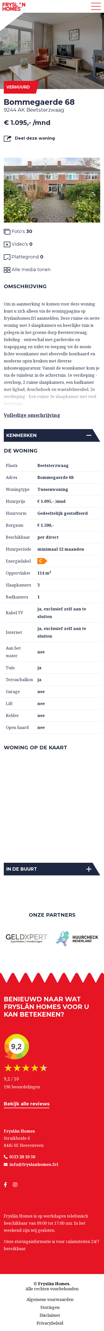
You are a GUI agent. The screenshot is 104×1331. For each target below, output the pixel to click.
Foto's (21, 231)
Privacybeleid (50, 1323)
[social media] (8, 1185)
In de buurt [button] (21, 869)
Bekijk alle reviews (26, 1104)
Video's (21, 244)
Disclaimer (50, 1315)
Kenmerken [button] (21, 435)
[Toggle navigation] (96, 6)
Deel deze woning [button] (34, 138)
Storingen (50, 1307)
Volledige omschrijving (32, 415)
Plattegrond (26, 257)
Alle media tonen (30, 269)
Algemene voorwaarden (50, 1299)
